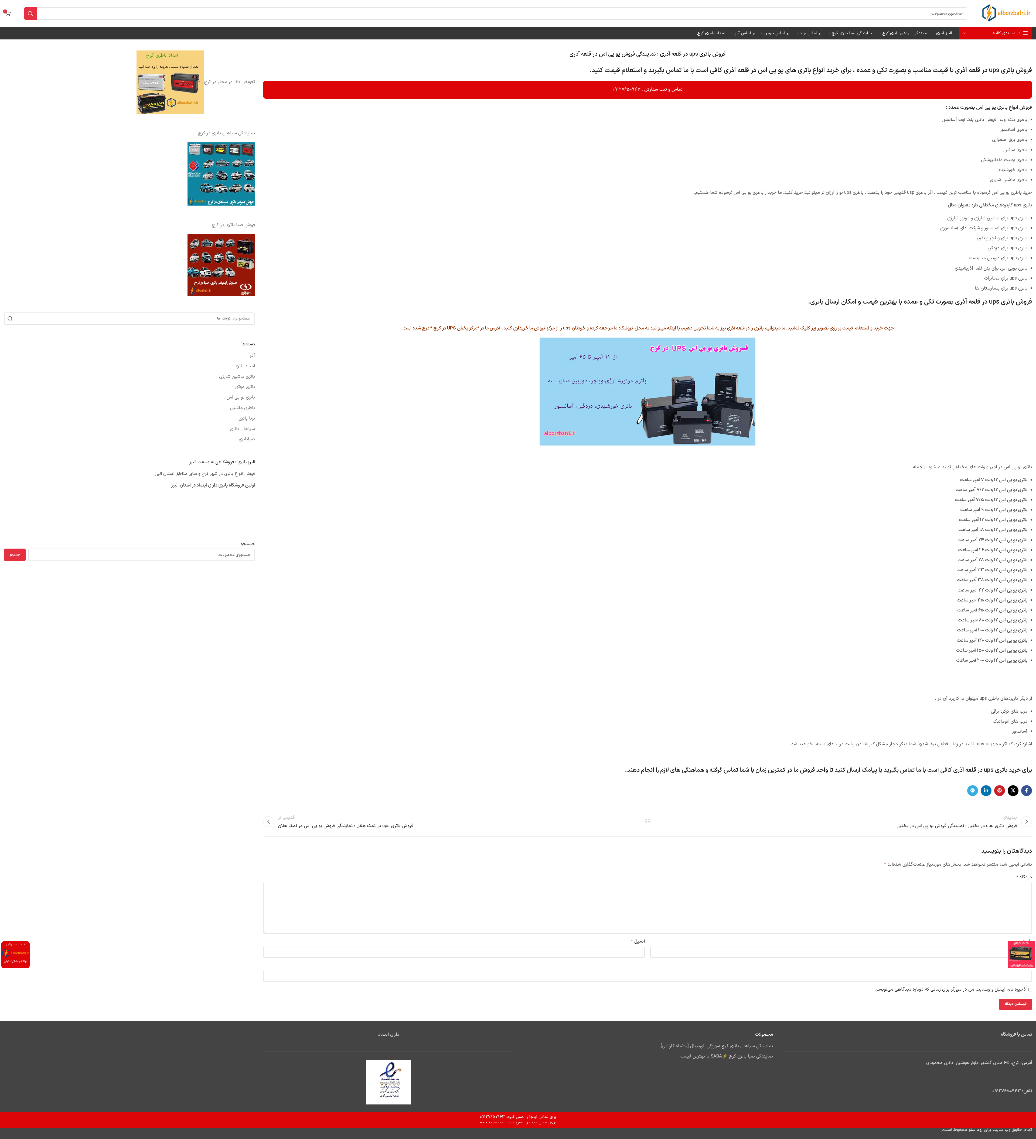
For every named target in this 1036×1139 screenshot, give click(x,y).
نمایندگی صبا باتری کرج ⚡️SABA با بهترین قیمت (726, 1056)
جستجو (248, 544)
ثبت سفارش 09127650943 (15, 953)
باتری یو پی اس (241, 398)
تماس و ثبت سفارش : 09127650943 (647, 89)
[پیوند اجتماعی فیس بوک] (1026, 790)
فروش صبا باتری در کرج (233, 225)
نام (1027, 941)
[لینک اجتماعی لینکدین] (986, 790)
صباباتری (247, 439)
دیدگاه (1024, 877)
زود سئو (976, 1129)
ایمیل (638, 941)
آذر (252, 356)
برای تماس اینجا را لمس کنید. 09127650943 (518, 1122)
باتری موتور (245, 387)
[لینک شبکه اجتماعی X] (1013, 790)
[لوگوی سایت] (1006, 13)
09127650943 (1006, 1091)
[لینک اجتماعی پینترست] (999, 790)
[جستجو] (30, 13)
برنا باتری (246, 419)
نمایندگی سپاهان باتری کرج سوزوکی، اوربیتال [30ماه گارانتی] (717, 1046)
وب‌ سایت (1023, 965)
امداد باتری (244, 366)
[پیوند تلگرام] (972, 790)
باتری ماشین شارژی (237, 377)
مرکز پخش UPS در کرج (455, 328)
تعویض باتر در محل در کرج (229, 82)
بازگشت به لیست (647, 821)
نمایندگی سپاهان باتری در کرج (226, 133)
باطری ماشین (242, 408)
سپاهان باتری (242, 429)
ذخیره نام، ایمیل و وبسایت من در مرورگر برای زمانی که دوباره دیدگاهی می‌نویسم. (950, 989)
